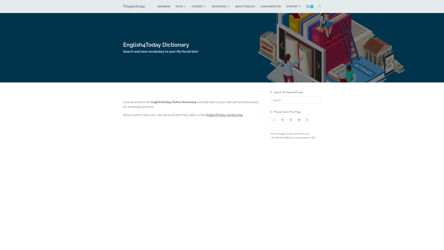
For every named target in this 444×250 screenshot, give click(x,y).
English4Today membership (224, 115)
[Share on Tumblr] (307, 119)
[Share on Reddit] (299, 119)
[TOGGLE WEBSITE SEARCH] (319, 6)
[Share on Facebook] (282, 119)
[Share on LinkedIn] (290, 119)
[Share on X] (274, 119)
